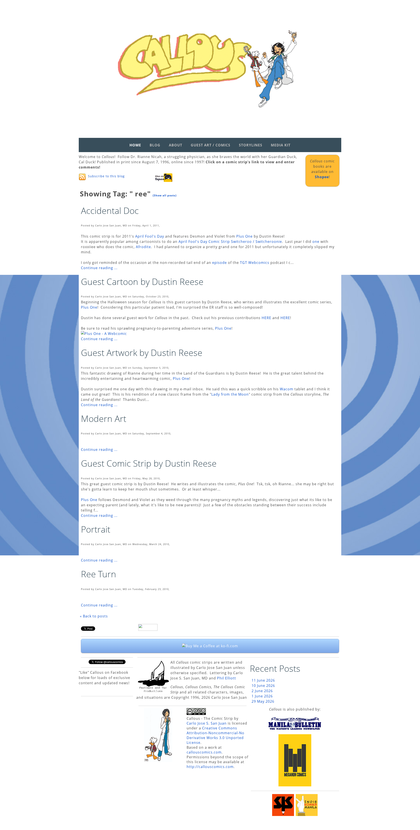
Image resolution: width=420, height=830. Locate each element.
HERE (266, 317)
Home (135, 145)
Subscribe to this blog (106, 176)
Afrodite (143, 246)
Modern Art (103, 418)
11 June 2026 (263, 680)
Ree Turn (98, 574)
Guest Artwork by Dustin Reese (141, 353)
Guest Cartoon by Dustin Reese (142, 281)
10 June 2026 (263, 685)
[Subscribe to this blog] (82, 176)
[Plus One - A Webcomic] (104, 333)
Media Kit (280, 145)
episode (219, 262)
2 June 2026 (262, 690)
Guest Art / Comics (210, 145)
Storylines (250, 145)
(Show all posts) (165, 195)
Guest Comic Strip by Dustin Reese (149, 463)
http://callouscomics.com (210, 766)
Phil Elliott (226, 678)
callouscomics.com (204, 752)
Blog (155, 145)
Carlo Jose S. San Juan (207, 723)
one (315, 241)
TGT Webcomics (254, 262)
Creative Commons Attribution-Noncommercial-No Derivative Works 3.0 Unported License (215, 735)
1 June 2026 (262, 696)
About (175, 145)
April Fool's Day (149, 236)
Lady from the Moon (230, 394)
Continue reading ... (99, 267)
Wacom (286, 389)
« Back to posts (94, 616)
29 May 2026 (263, 701)
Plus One (245, 236)
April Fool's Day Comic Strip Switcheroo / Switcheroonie (230, 241)
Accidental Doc (110, 210)
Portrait (95, 529)
